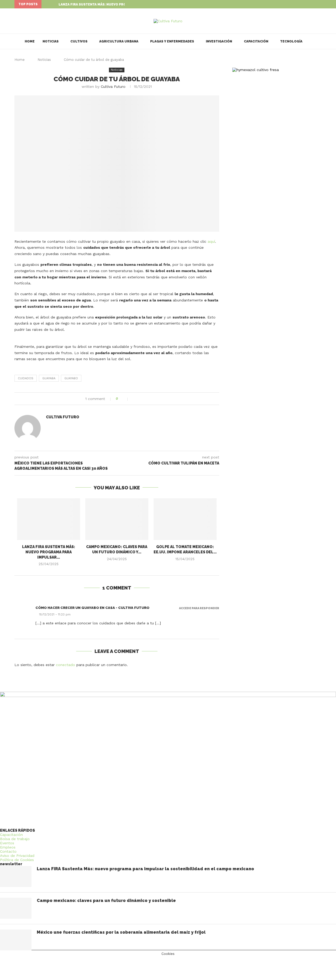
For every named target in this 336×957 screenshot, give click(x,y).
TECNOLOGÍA (291, 41)
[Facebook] (308, 4)
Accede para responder (199, 608)
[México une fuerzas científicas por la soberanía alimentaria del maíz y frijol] (16, 939)
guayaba (48, 378)
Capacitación (256, 41)
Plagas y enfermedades (172, 41)
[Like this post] (124, 399)
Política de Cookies (17, 860)
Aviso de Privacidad (17, 855)
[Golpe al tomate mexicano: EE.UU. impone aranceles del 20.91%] (185, 519)
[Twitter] (314, 4)
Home (30, 41)
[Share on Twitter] (140, 399)
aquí (211, 241)
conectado (65, 665)
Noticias (51, 41)
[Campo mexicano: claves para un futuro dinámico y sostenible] (116, 519)
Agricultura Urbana (118, 41)
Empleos (7, 847)
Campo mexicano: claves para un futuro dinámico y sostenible (106, 900)
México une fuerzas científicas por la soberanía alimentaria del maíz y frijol (121, 932)
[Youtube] (320, 4)
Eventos (7, 843)
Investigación (219, 41)
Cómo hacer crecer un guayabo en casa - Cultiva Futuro (92, 608)
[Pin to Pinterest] (145, 399)
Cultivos (78, 41)
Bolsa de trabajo (15, 839)
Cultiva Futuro (113, 86)
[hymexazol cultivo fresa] (255, 70)
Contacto (8, 851)
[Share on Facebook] (134, 399)
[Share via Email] (151, 399)
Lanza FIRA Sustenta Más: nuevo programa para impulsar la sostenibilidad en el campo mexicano (145, 868)
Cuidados (25, 378)
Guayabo (71, 378)
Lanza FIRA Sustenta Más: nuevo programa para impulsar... (114, 4)
